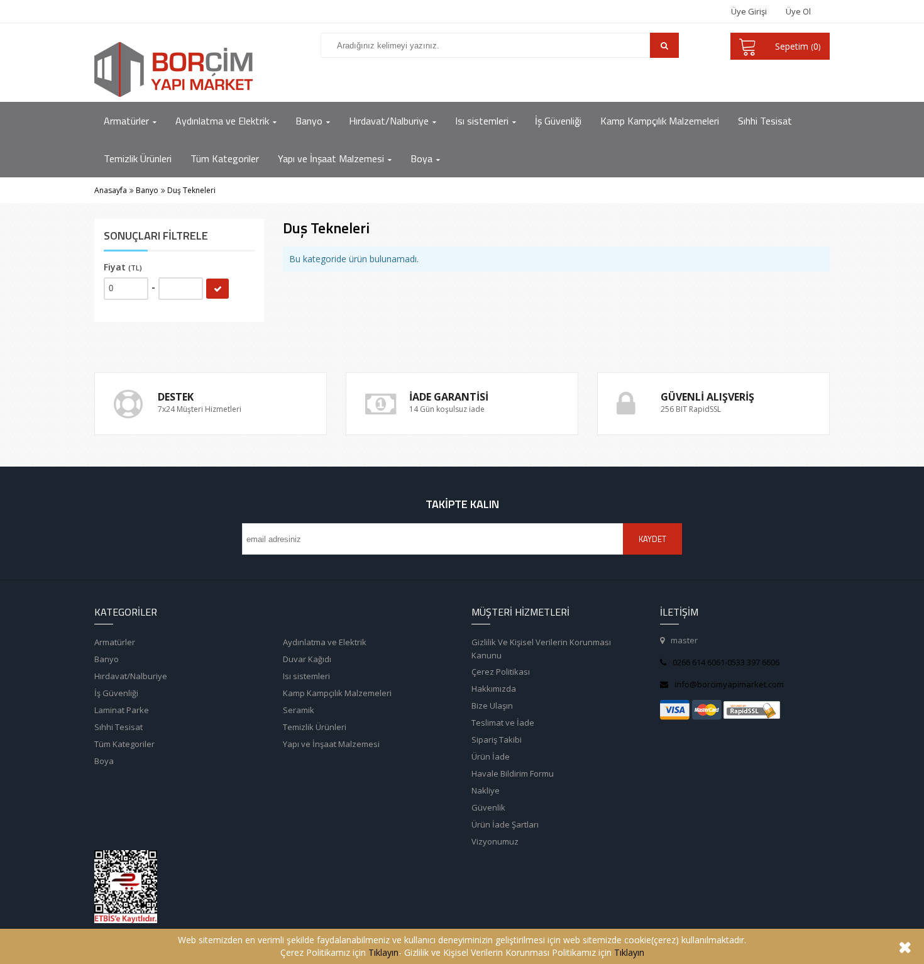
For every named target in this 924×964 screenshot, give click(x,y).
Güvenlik (488, 807)
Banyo (106, 659)
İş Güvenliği (116, 693)
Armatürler (114, 642)
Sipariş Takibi (496, 739)
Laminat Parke (121, 710)
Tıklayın (383, 952)
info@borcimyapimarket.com (729, 684)
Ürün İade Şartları (505, 824)
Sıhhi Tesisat (118, 727)
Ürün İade (490, 756)
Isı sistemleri (306, 676)
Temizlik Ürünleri (314, 727)
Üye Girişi (749, 11)
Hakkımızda (493, 688)
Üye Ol (798, 11)
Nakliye (485, 790)
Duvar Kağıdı (307, 659)
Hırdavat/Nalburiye (130, 676)
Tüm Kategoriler (124, 744)
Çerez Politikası (500, 671)
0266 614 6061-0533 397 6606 (726, 662)
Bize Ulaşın (492, 705)
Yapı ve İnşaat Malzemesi (331, 744)
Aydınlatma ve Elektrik (324, 642)
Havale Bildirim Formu (512, 773)
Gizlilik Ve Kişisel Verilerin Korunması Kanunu (541, 648)
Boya (104, 761)
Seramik (298, 710)
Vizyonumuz (495, 841)
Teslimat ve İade (502, 722)
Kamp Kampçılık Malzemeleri (337, 693)
